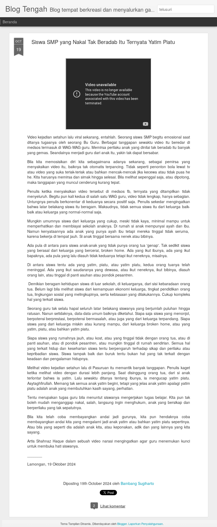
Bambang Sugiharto (137, 483)
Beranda (10, 21)
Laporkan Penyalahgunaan (145, 523)
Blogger (122, 523)
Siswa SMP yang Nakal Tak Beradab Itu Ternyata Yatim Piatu (103, 42)
